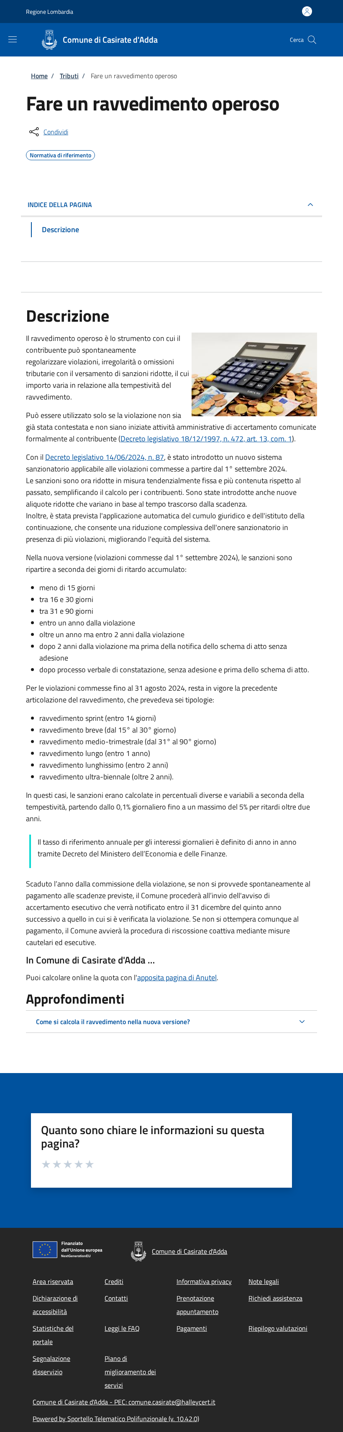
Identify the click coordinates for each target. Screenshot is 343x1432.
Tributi (69, 76)
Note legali (263, 1281)
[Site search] (312, 40)
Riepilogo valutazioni (277, 1328)
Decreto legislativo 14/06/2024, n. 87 (104, 457)
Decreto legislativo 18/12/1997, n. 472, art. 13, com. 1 (206, 438)
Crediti (114, 1281)
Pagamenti (192, 1328)
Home (39, 76)
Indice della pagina (60, 205)
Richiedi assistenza (275, 1298)
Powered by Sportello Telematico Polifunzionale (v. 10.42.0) (116, 1419)
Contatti (116, 1298)
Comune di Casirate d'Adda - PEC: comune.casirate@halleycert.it (124, 1402)
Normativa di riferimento (60, 154)
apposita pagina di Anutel (177, 977)
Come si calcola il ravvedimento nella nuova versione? (113, 1022)
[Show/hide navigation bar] (12, 39)
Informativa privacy (204, 1281)
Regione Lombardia (49, 11)
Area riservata (53, 1281)
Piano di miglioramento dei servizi (130, 1371)
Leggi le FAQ (122, 1328)
